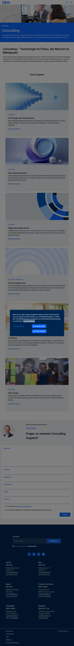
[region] (37, 323)
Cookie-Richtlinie (29, 321)
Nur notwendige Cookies (39, 326)
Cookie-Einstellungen (19, 326)
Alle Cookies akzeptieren (39, 331)
